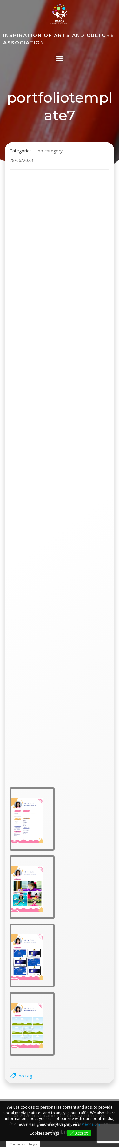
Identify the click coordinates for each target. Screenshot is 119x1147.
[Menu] (59, 57)
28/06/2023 (21, 160)
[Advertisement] (59, 237)
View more (91, 1124)
